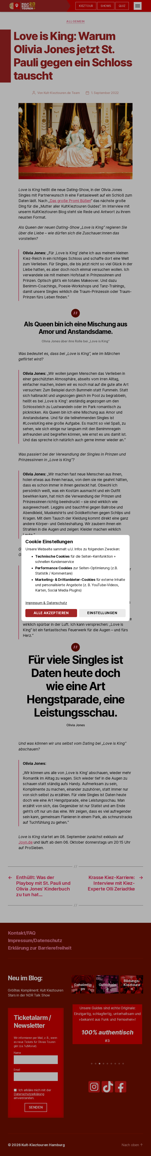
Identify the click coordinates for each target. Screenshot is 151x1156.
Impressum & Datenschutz (46, 603)
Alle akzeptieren (51, 613)
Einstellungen (102, 613)
